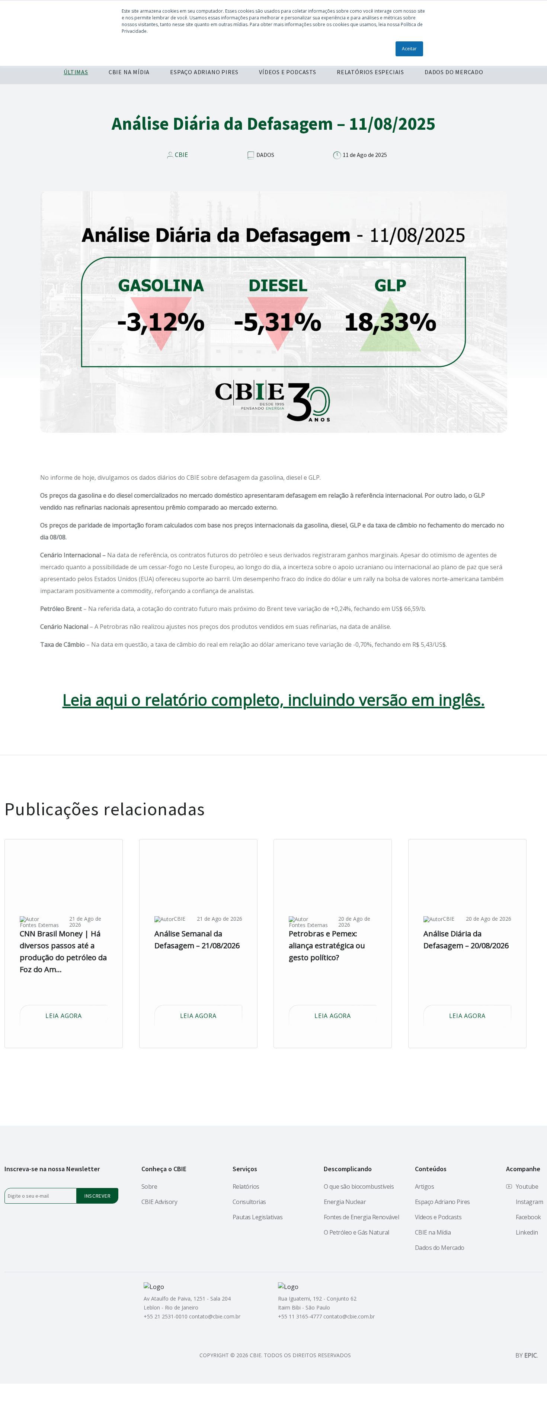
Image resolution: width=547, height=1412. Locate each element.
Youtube (527, 1186)
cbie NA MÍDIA (129, 72)
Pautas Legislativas (258, 1217)
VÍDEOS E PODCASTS (287, 72)
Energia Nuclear (345, 1202)
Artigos (424, 1186)
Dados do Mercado (439, 1248)
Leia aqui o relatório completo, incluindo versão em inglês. (274, 700)
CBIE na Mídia (433, 1232)
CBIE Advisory (159, 1202)
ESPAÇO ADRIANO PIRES (204, 72)
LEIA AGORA (63, 1016)
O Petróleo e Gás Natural (356, 1232)
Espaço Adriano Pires (442, 1202)
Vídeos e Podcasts (438, 1217)
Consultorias (249, 1202)
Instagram (529, 1202)
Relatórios (246, 1186)
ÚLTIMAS (76, 72)
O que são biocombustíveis (359, 1186)
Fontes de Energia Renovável (361, 1217)
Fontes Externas (39, 925)
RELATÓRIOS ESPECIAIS (370, 72)
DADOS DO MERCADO (454, 72)
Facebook (528, 1217)
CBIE (181, 155)
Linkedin (527, 1232)
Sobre (149, 1186)
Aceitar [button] (409, 48)
